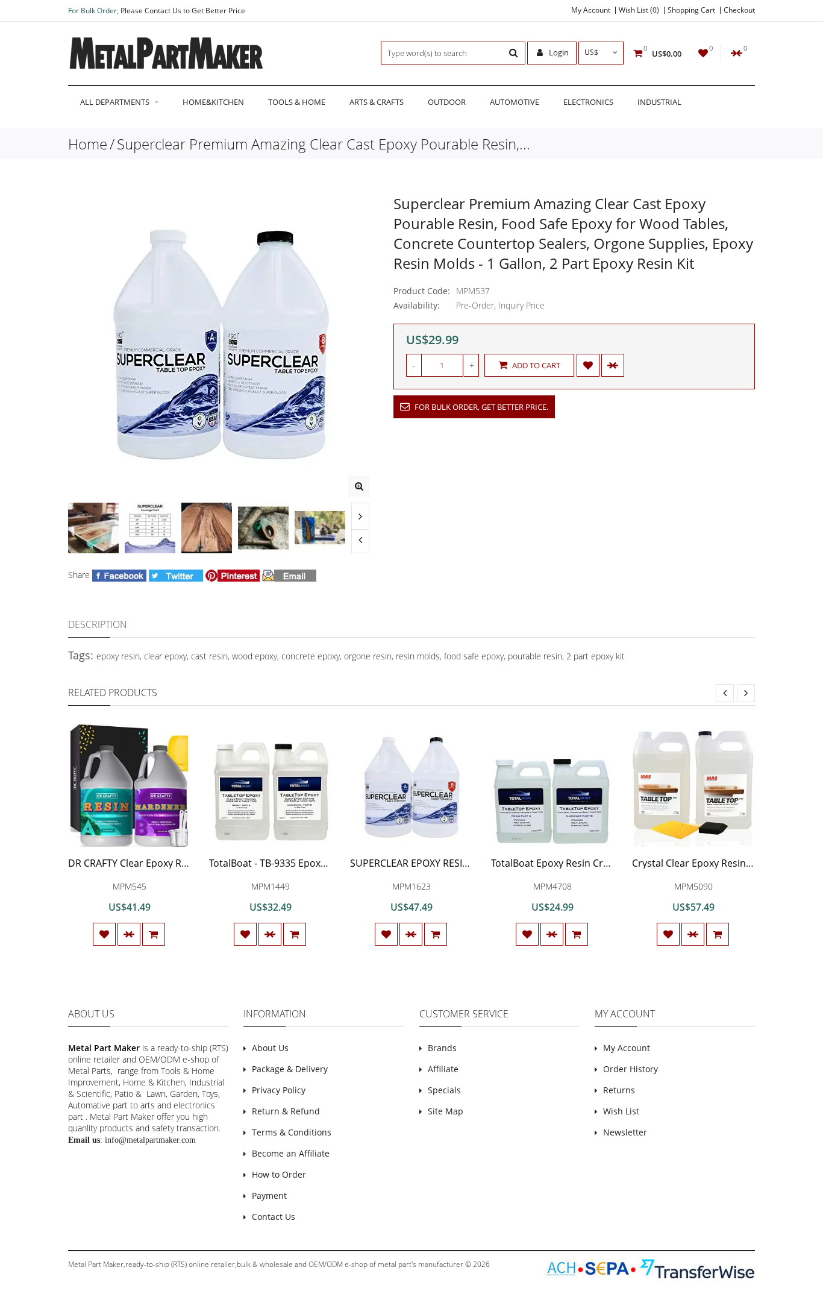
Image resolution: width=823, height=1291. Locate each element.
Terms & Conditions (291, 1132)
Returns (619, 1090)
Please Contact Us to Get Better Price (182, 10)
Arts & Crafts (376, 101)
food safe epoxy (474, 656)
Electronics (588, 101)
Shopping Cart (691, 10)
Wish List (621, 1111)
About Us (270, 1048)
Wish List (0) (639, 10)
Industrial (659, 101)
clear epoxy (165, 656)
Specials (444, 1090)
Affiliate (443, 1069)
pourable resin (535, 656)
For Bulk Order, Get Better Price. (480, 406)
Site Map (445, 1111)
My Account (590, 10)
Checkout (739, 10)
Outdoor (447, 101)
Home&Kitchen (213, 101)
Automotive (514, 101)
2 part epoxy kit (595, 656)
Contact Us (273, 1216)
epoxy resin (118, 656)
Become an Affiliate (291, 1153)
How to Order (279, 1174)
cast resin (209, 656)
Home (87, 144)
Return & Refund (286, 1111)
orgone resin (368, 656)
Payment (269, 1195)
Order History (630, 1069)
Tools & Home (296, 101)
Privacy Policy (278, 1090)
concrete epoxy (310, 656)
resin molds (418, 656)
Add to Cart (535, 365)
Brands (442, 1048)
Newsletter (625, 1132)
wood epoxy (254, 656)
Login (558, 52)
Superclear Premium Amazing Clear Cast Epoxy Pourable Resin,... (323, 144)
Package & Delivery (290, 1069)
